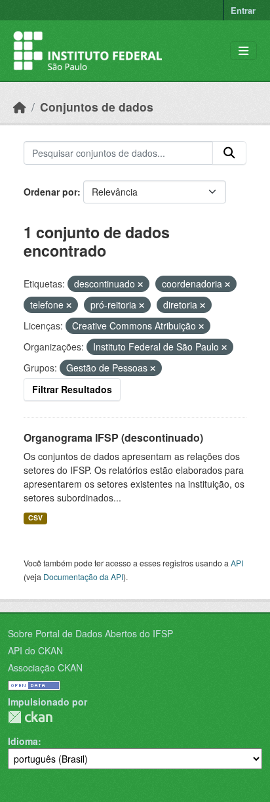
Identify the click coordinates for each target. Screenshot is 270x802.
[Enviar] (229, 153)
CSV (35, 517)
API (237, 562)
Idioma (23, 741)
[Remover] (140, 284)
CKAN (30, 717)
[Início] (19, 106)
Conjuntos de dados (96, 106)
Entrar (243, 10)
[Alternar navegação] (243, 50)
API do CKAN (35, 650)
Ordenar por (50, 191)
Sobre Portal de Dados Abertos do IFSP (90, 633)
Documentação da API (83, 576)
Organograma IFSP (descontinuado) (113, 437)
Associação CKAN (45, 667)
